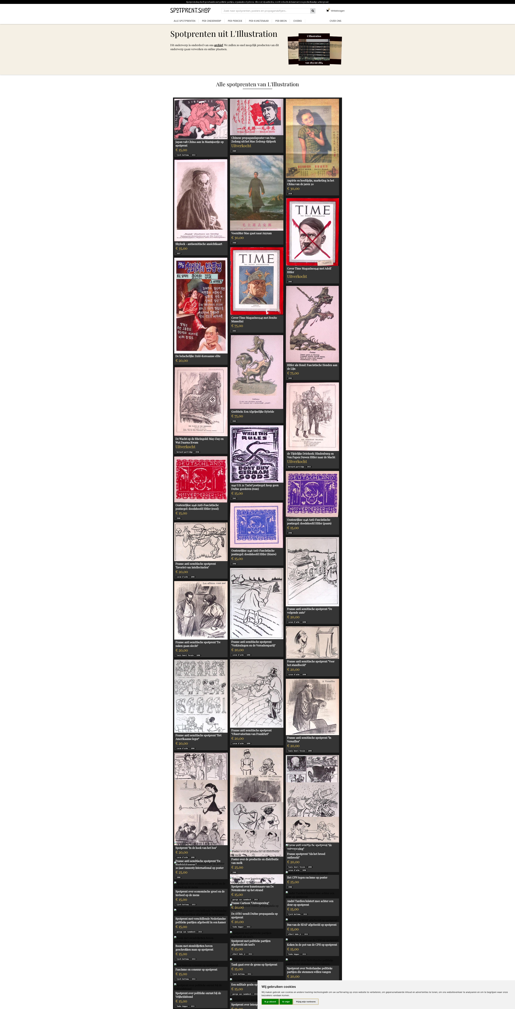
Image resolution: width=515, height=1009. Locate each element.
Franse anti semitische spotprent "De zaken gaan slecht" (198, 643)
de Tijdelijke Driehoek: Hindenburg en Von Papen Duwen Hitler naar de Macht (311, 455)
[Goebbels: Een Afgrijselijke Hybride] (256, 372)
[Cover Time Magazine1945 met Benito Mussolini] (256, 281)
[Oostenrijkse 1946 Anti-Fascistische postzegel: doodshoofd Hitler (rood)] (201, 479)
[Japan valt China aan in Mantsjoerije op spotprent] (201, 119)
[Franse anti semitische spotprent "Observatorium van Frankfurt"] (256, 693)
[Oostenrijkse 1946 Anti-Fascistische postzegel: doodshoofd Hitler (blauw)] (256, 525)
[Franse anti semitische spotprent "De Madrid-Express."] (201, 931)
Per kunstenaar (259, 21)
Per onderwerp (211, 21)
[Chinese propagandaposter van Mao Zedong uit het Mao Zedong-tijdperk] (256, 117)
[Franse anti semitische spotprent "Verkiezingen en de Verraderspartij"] (256, 603)
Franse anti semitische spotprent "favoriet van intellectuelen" (196, 565)
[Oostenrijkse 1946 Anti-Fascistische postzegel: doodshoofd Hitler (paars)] (312, 494)
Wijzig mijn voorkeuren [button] (306, 1002)
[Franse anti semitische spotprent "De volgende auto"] (312, 571)
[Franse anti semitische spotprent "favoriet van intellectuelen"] (201, 541)
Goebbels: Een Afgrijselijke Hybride (252, 411)
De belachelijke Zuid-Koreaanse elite (198, 356)
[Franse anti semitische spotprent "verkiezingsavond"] (256, 833)
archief (218, 45)
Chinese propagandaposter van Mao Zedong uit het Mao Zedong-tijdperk (253, 139)
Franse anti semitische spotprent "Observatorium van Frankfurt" (251, 732)
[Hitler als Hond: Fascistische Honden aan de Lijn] (312, 324)
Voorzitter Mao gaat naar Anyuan (251, 233)
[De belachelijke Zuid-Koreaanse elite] (201, 305)
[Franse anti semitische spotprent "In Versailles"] (312, 707)
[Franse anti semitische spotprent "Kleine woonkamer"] (312, 791)
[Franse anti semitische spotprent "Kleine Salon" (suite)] (201, 790)
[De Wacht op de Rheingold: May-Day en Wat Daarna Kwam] (201, 401)
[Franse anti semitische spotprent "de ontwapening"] (312, 953)
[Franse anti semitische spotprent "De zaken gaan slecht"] (201, 610)
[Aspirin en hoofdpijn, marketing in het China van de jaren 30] (312, 138)
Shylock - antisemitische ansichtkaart (199, 244)
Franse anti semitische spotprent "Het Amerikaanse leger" (198, 737)
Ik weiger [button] (286, 1002)
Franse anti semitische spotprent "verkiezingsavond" (251, 866)
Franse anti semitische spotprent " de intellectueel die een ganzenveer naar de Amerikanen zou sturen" (200, 891)
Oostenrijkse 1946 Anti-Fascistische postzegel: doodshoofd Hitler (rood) (197, 506)
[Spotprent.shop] (190, 11)
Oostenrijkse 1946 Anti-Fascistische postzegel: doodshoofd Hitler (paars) (309, 521)
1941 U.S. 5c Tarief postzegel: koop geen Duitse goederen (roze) (255, 487)
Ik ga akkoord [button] (270, 1002)
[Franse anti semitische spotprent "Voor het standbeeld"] (312, 642)
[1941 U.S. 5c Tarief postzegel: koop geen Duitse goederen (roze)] (256, 454)
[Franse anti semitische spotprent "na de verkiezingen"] (256, 766)
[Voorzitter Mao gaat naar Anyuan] (256, 192)
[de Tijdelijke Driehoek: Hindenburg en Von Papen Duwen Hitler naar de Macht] (312, 416)
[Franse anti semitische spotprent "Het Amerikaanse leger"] (201, 696)
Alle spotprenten (184, 21)
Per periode (235, 21)
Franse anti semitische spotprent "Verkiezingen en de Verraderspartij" (253, 643)
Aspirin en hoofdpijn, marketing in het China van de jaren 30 (310, 182)
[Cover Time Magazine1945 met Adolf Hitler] (312, 232)
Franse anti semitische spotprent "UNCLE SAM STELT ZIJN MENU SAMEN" (256, 949)
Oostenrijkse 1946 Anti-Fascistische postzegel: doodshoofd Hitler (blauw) (253, 552)
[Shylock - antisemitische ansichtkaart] (201, 200)
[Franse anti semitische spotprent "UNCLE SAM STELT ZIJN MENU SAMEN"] (256, 913)
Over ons (335, 21)
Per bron (281, 21)
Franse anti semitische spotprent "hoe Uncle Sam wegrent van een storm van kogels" (310, 923)
